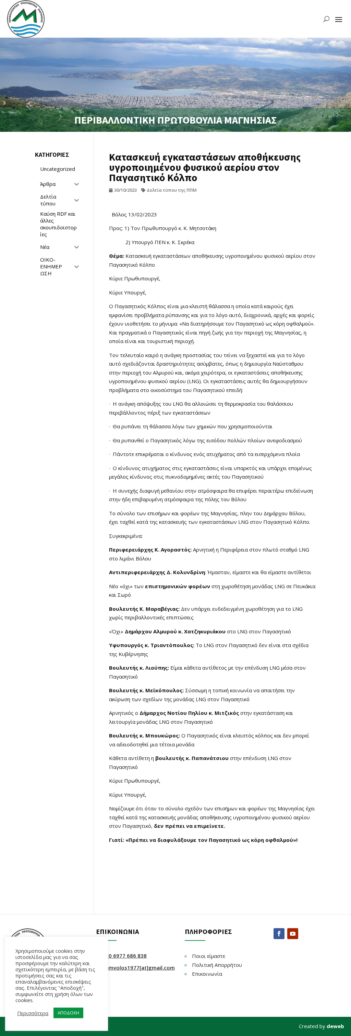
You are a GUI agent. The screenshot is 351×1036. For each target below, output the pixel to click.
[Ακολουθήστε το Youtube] (292, 933)
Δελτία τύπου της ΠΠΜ (172, 190)
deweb (335, 1026)
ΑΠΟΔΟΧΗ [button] (68, 1013)
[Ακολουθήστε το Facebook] (279, 933)
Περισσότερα (32, 1013)
